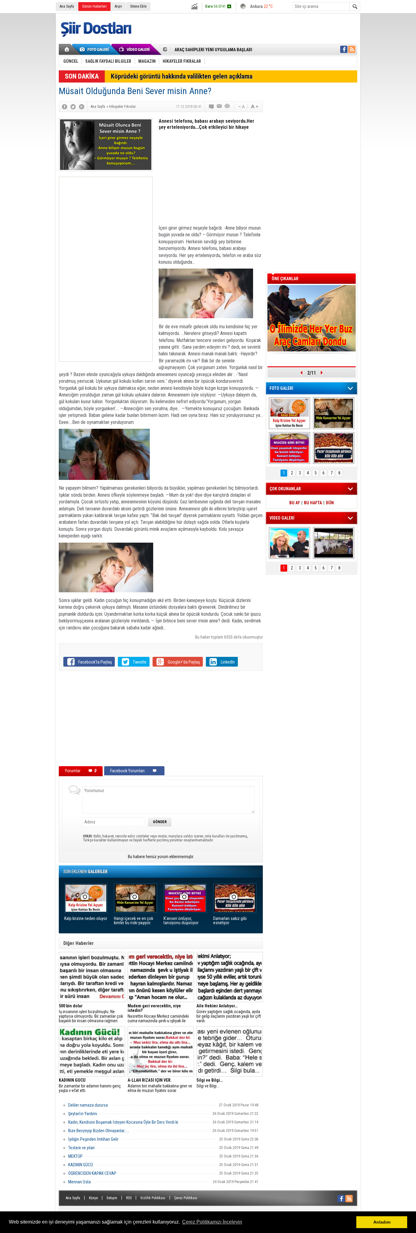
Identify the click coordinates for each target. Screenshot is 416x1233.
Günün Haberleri (94, 6)
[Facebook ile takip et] (343, 49)
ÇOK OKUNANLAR (285, 488)
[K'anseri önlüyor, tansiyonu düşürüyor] (289, 448)
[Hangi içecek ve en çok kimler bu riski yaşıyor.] (333, 413)
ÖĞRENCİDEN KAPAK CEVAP (92, 1173)
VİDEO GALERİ (282, 518)
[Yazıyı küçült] (241, 106)
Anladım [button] (381, 1222)
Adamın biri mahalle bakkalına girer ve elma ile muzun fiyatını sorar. (160, 1085)
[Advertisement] (105, 269)
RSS (129, 1198)
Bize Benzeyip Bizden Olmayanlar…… (98, 1130)
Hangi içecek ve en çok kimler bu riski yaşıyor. (133, 920)
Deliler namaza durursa (88, 1105)
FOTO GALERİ (281, 388)
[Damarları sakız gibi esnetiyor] (333, 448)
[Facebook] (64, 106)
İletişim (112, 1198)
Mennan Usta (79, 1181)
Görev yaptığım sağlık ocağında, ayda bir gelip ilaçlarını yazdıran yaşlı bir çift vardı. (228, 1013)
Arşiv (118, 6)
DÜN (330, 502)
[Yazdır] (227, 106)
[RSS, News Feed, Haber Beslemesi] (351, 49)
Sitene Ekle (138, 6)
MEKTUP (75, 1156)
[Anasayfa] (67, 49)
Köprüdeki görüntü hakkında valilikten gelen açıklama (181, 76)
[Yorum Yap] (211, 106)
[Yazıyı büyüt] (254, 106)
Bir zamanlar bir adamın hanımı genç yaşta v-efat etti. (90, 1085)
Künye (93, 1198)
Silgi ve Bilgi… (209, 1083)
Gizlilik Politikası (152, 1198)
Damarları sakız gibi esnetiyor (230, 920)
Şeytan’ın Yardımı (82, 1113)
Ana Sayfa (67, 6)
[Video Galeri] (135, 49)
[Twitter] (73, 106)
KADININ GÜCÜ (80, 1164)
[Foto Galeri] (95, 49)
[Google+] (81, 106)
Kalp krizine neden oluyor (85, 918)
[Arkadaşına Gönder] (219, 106)
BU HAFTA (313, 502)
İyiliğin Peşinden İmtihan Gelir (93, 1139)
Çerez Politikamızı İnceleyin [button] (212, 1221)
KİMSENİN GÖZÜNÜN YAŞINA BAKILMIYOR (213, 49)
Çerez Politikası (185, 1198)
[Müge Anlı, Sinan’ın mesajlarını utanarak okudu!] (289, 543)
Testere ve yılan (81, 1147)
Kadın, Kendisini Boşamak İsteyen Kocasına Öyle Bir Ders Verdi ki (123, 1122)
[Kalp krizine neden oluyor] (289, 413)
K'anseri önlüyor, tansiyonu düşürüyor (181, 920)
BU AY (294, 502)
